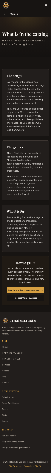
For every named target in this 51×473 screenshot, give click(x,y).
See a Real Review (10, 403)
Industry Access (9, 436)
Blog (4, 377)
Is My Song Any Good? (12, 353)
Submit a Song (8, 397)
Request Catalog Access (25, 298)
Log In (5, 421)
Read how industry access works (23, 290)
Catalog (5, 371)
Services (6, 365)
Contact (5, 382)
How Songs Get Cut (11, 359)
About (4, 347)
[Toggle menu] (46, 5)
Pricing (5, 409)
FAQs (4, 415)
